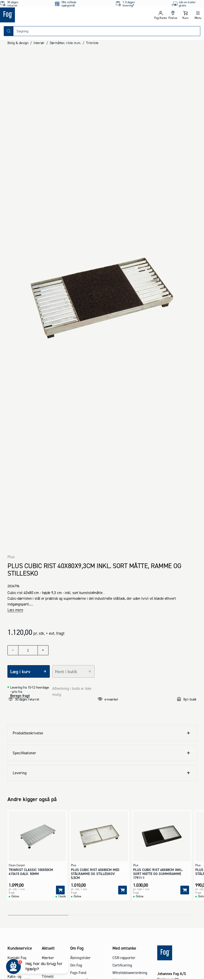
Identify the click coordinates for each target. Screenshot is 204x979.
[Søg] (8, 31)
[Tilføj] (60, 890)
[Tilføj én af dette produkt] (43, 650)
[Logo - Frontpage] (51, 14)
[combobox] (106, 31)
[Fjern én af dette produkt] (12, 650)
